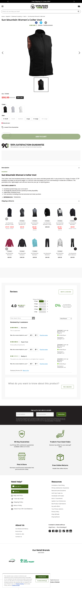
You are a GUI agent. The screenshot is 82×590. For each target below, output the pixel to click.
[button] (5, 109)
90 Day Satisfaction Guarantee (60, 488)
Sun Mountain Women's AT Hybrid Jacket (60, 223)
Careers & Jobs (19, 534)
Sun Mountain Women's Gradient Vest (34, 223)
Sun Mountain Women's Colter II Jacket (47, 223)
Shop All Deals (55, 514)
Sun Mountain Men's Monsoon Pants (72, 254)
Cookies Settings (42, 580)
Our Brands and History (21, 529)
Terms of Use (16, 585)
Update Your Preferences (59, 501)
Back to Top (26, 370)
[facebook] (36, 22)
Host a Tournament (57, 498)
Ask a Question (67, 386)
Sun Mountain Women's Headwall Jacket (72, 223)
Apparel (8, 16)
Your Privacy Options (57, 509)
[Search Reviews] (33, 319)
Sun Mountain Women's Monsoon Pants (47, 254)
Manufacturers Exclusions (59, 490)
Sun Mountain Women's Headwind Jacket (22, 254)
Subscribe (61, 414)
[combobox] (41, 11)
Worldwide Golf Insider (58, 496)
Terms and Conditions (49, 420)
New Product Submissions (59, 504)
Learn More (41, 552)
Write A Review (66, 292)
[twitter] (41, 22)
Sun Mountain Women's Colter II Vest (9, 223)
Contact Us (18, 536)
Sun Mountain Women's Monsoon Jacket (60, 254)
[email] (45, 22)
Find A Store (18, 531)
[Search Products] (79, 11)
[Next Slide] (74, 1)
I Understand (42, 577)
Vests (24, 16)
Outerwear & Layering (16, 16)
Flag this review (44, 335)
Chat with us (18, 486)
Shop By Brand (55, 517)
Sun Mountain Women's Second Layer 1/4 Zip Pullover (9, 254)
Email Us (17, 491)
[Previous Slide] (8, 1)
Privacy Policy (58, 420)
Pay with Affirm (56, 506)
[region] (26, 580)
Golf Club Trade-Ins (57, 493)
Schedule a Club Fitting (58, 485)
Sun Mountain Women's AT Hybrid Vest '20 (22, 223)
